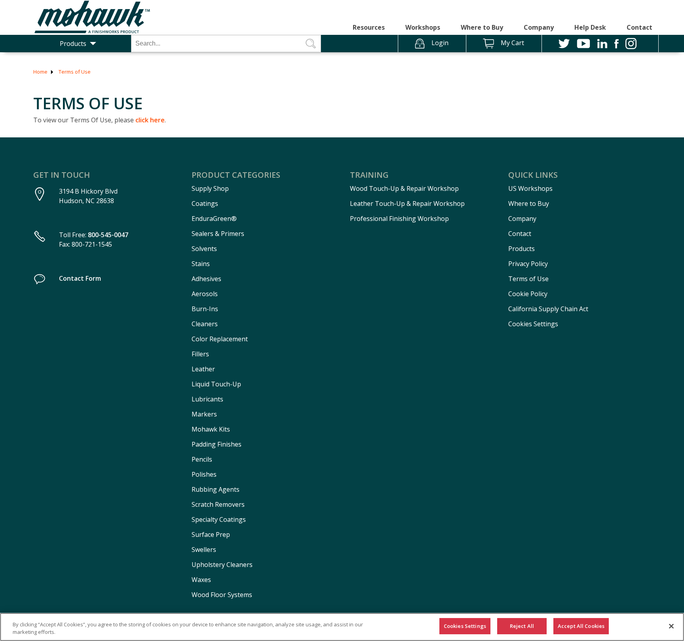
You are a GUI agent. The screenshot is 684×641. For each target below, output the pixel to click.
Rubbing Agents (215, 489)
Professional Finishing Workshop (399, 218)
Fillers (200, 354)
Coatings (205, 203)
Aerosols (205, 293)
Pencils (202, 459)
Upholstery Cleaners (222, 564)
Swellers (204, 549)
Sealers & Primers (218, 233)
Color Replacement (220, 339)
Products (73, 43)
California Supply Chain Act (548, 308)
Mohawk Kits (211, 429)
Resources (369, 27)
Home (40, 71)
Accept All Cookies (581, 626)
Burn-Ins (205, 308)
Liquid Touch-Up (216, 384)
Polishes (204, 474)
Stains (201, 263)
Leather (203, 369)
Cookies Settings (533, 324)
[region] (342, 627)
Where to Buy (482, 27)
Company (539, 27)
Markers (204, 414)
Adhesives (206, 278)
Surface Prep (211, 534)
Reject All (522, 626)
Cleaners (205, 324)
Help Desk (590, 27)
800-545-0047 (108, 234)
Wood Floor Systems (222, 594)
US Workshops (530, 188)
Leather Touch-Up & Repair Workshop (407, 203)
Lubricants (207, 399)
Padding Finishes (216, 444)
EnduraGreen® (214, 218)
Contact (639, 27)
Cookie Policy (527, 293)
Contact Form (80, 278)
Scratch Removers (218, 504)
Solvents (204, 248)
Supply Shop (210, 188)
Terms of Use (75, 71)
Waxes (201, 579)
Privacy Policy (528, 263)
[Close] (671, 626)
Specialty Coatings (219, 519)
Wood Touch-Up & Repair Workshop (404, 188)
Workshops (422, 27)
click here (150, 120)
